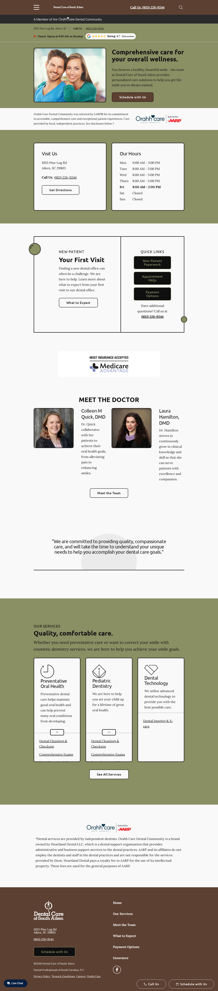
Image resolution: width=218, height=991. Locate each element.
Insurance (120, 958)
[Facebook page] (117, 970)
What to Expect (78, 302)
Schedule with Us (132, 97)
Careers (81, 976)
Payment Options (152, 294)
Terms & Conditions (63, 976)
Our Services (123, 914)
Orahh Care (94, 976)
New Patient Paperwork (152, 262)
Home (117, 903)
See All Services (109, 774)
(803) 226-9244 (95, 28)
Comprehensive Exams (56, 754)
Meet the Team (108, 493)
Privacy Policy (42, 976)
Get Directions (60, 190)
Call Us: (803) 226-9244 (147, 7)
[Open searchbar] (180, 7)
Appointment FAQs (152, 278)
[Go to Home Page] (68, 7)
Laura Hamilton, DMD (169, 417)
